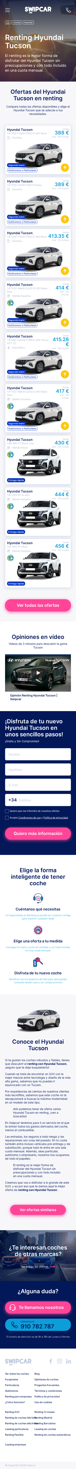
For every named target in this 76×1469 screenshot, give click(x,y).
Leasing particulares (16, 1429)
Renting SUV (12, 1411)
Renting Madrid (43, 1417)
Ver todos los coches (17, 1373)
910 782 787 (68, 10)
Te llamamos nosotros (41, 1307)
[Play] (38, 673)
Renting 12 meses (44, 1411)
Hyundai (28, 22)
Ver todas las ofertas (38, 605)
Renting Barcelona (45, 1423)
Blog (37, 1373)
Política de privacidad (55, 817)
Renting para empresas (18, 1396)
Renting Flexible (14, 1434)
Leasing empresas (15, 1444)
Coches (17, 22)
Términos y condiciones (47, 1390)
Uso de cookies (43, 1402)
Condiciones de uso (29, 817)
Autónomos (11, 1390)
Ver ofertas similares (38, 1210)
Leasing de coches (45, 1429)
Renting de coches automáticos (47, 1434)
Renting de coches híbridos (18, 1417)
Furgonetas (11, 1379)
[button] (38, 12)
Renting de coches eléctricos (18, 1423)
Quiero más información (38, 833)
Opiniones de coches (46, 1379)
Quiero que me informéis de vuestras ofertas (34, 810)
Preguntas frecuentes (46, 1385)
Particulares (12, 1385)
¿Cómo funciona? (15, 1402)
